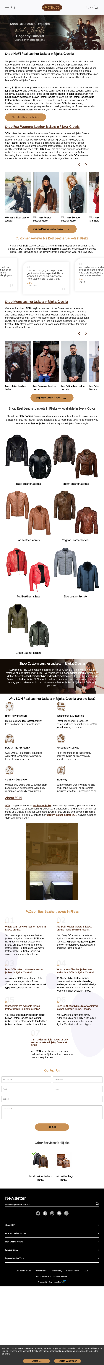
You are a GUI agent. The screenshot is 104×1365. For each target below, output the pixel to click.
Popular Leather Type (14, 1258)
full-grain (71, 941)
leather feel (86, 74)
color (21, 987)
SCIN (61, 61)
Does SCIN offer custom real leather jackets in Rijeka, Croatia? (24, 971)
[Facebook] (39, 1213)
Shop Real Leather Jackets (25, 117)
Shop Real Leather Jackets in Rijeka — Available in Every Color (52, 408)
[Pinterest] (66, 1213)
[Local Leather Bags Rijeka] (63, 1160)
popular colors (32, 416)
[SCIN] (52, 7)
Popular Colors (11, 1250)
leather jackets (25, 109)
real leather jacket (42, 805)
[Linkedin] (45, 1213)
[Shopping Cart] (96, 7)
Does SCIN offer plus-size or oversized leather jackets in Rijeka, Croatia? (77, 1007)
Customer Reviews (29, 238)
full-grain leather (13, 90)
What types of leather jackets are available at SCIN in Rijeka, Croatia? (75, 971)
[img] (28, 460)
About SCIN (13, 798)
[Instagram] (52, 1213)
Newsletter (15, 1199)
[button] (97, 1204)
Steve (40, 279)
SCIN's (29, 308)
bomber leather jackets (69, 981)
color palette (75, 93)
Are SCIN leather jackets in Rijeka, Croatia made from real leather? (74, 928)
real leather (66, 245)
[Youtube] (59, 1213)
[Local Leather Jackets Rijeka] (40, 1160)
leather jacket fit (27, 679)
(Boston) (42, 282)
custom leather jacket (75, 672)
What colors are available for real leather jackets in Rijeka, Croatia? (22, 1007)
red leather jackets (78, 96)
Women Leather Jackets (15, 1233)
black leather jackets (16, 96)
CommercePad (55, 1282)
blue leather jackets (24, 1021)
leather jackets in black (32, 1014)
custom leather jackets (59, 814)
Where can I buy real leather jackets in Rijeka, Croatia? (25, 928)
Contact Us (52, 1070)
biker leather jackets (78, 978)
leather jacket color (61, 676)
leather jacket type (36, 676)
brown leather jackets (43, 96)
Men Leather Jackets (14, 1241)
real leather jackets (55, 93)
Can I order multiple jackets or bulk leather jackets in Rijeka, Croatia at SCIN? (49, 1042)
